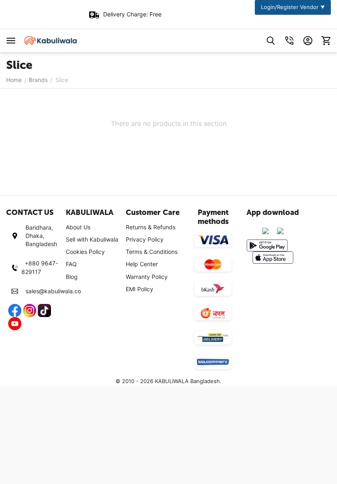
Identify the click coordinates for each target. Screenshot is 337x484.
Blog (72, 276)
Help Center (142, 263)
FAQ (71, 263)
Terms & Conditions (152, 251)
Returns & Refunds (150, 227)
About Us (78, 227)
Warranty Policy (147, 276)
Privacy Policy (145, 239)
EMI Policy (139, 288)
